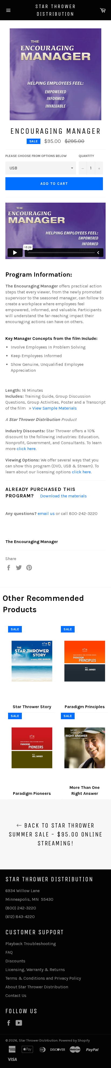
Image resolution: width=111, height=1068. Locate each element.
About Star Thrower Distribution (36, 986)
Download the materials (63, 495)
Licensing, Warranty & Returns (35, 969)
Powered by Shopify (74, 1040)
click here (26, 448)
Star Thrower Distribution (55, 10)
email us (46, 513)
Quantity (86, 156)
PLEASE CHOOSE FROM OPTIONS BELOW (36, 156)
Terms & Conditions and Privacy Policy (43, 978)
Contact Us (15, 995)
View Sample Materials (54, 408)
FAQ (9, 952)
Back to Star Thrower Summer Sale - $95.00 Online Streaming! (56, 834)
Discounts (15, 960)
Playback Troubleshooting (30, 943)
